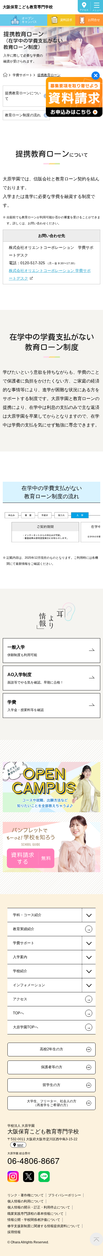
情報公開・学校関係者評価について (33, 1220)
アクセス (84, 10)
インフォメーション (29, 985)
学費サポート (22, 75)
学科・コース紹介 (27, 915)
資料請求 (66, 19)
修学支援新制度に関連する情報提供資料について (43, 1226)
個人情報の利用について (25, 1201)
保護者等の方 (51, 1067)
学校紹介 (20, 971)
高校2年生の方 (51, 1049)
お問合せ (94, 19)
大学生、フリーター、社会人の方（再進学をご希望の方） (51, 1103)
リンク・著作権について (25, 1195)
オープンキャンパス (29, 19)
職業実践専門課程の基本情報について (35, 1214)
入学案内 (20, 957)
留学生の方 (51, 1085)
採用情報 (14, 1232)
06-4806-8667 (33, 1160)
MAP (20, 1145)
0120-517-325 (32, 263)
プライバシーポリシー (64, 1195)
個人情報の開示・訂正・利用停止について (38, 1207)
